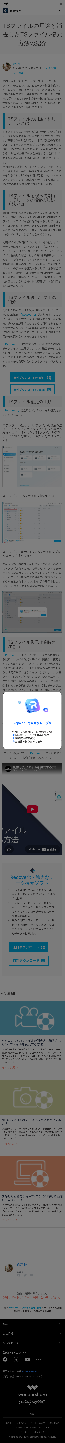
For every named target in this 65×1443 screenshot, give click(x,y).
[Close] (57, 695)
